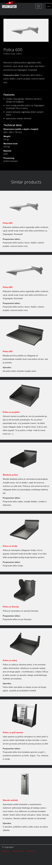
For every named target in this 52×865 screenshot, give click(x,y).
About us (5, 851)
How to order (18, 851)
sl (49, 6)
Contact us (31, 851)
